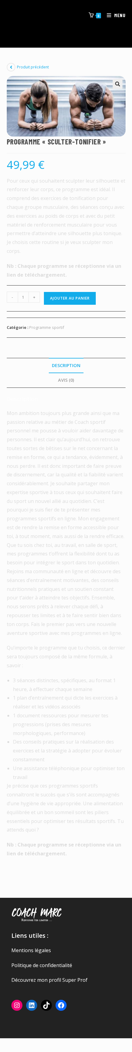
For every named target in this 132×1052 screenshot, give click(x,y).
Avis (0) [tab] (66, 380)
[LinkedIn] (31, 1005)
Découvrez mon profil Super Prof (49, 980)
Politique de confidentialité (41, 965)
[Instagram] (16, 1005)
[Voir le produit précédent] (11, 67)
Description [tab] (66, 365)
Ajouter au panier (70, 298)
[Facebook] (61, 1005)
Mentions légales (31, 950)
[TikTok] (46, 1005)
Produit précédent (33, 67)
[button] (117, 84)
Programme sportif (46, 327)
